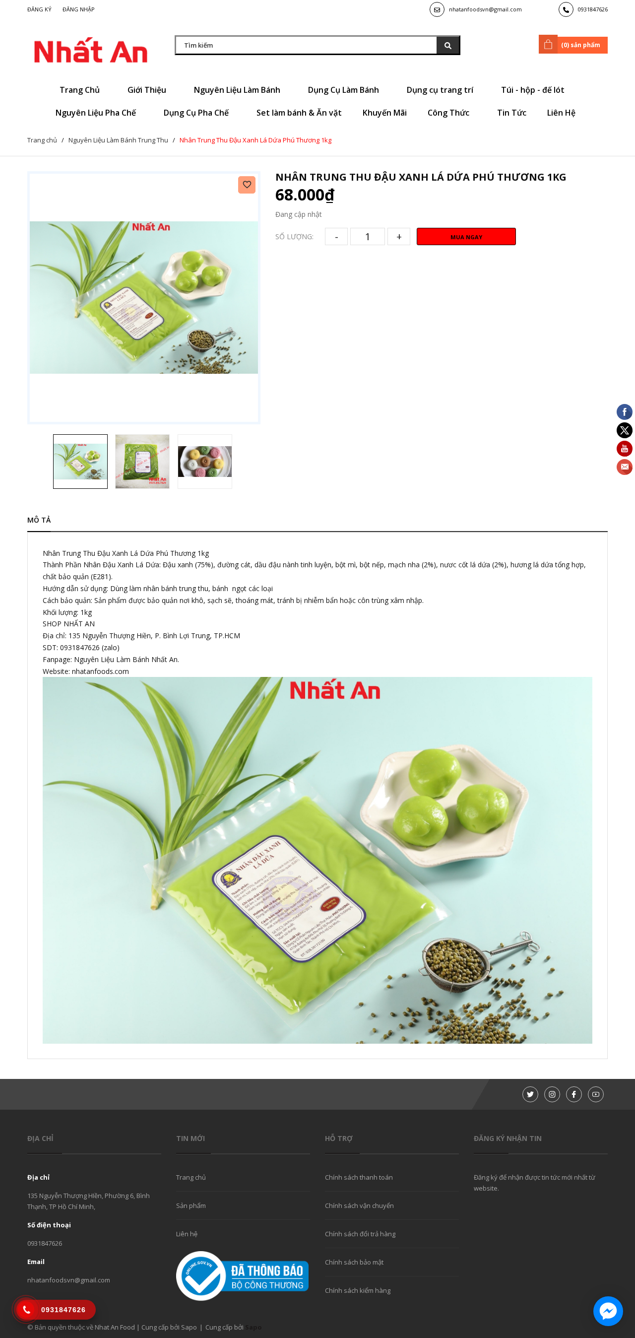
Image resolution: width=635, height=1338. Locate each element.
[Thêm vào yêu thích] (246, 185)
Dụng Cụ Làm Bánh (344, 89)
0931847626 (593, 9)
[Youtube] (596, 1094)
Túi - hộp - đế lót (534, 89)
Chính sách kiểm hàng (357, 1290)
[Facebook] (574, 1094)
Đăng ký (39, 9)
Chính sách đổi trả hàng (360, 1233)
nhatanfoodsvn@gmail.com (485, 9)
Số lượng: (294, 236)
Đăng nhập (79, 9)
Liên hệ (186, 1233)
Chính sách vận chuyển (359, 1205)
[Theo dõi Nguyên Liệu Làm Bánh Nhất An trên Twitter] (530, 1094)
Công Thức (449, 112)
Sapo (253, 1327)
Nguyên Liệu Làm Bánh (238, 89)
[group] (143, 297)
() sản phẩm (580, 45)
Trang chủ (191, 1177)
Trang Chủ (81, 89)
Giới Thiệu (147, 89)
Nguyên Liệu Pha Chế (97, 112)
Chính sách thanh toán (359, 1177)
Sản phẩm (191, 1205)
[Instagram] (552, 1094)
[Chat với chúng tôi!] (608, 1311)
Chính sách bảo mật (354, 1262)
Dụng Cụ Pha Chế (197, 112)
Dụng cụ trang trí (441, 89)
